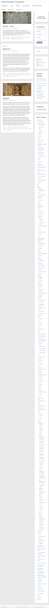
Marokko (39, 341)
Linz (39, 400)
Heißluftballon (27, 73)
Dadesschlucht (41, 345)
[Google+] (39, 139)
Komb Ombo (25, 127)
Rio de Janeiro (41, 477)
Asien (10, 73)
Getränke (40, 209)
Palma (40, 585)
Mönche (12, 74)
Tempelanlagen (18, 104)
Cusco (39, 424)
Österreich (40, 394)
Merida (40, 545)
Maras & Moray (42, 427)
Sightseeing (16, 128)
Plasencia (41, 547)
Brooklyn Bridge (41, 379)
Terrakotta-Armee (41, 253)
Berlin (39, 296)
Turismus (26, 128)
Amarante (40, 451)
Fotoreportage (17, 73)
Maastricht (40, 352)
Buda (39, 287)
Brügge (39, 277)
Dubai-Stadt (40, 323)
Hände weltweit (41, 219)
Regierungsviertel (43, 305)
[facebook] (39, 138)
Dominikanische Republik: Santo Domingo (41, 319)
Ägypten (6, 98)
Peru (25, 37)
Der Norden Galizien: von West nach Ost (42, 556)
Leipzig (40, 313)
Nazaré (39, 465)
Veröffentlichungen (37, 5)
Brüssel (40, 279)
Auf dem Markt (41, 204)
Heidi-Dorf (40, 492)
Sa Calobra (41, 587)
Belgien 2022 (40, 276)
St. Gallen (40, 494)
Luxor (8, 128)
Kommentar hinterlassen (18, 38)
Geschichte (22, 73)
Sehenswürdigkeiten (42, 372)
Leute (9, 74)
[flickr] (43, 141)
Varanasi (40, 334)
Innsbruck (40, 402)
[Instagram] (39, 141)
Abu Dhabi (40, 325)
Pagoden (20, 74)
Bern (39, 490)
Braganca (40, 457)
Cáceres (41, 543)
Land (7, 74)
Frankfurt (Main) (41, 311)
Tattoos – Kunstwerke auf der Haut (42, 250)
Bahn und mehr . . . (41, 200)
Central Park (41, 381)
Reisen (17, 5)
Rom (38, 482)
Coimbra (40, 461)
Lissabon (40, 463)
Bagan (13, 73)
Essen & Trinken (41, 202)
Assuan (16, 127)
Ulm (39, 315)
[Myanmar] (5, 46)
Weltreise (40, 261)
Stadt (20, 128)
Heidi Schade (16, 28)
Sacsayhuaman (42, 429)
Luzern (39, 496)
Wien (39, 406)
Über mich (10, 9)
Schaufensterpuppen (42, 246)
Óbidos (39, 467)
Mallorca (40, 574)
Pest (39, 289)
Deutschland (40, 295)
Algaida (40, 576)
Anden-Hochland (41, 413)
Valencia (40, 595)
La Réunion (40, 327)
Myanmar (6, 49)
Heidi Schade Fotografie (12, 2)
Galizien (40, 549)
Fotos (11, 5)
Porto (39, 475)
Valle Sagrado (42, 431)
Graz (39, 395)
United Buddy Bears (42, 259)
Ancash (13, 37)
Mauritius (39, 354)
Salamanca (40, 593)
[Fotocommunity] (40, 145)
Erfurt (39, 309)
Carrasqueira (41, 459)
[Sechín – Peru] (17, 23)
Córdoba (41, 503)
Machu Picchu (42, 425)
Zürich (39, 498)
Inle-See (4, 74)
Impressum (19, 9)
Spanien (39, 500)
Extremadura (41, 541)
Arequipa (40, 422)
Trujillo (39, 441)
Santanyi (41, 589)
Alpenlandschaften (42, 488)
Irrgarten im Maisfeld (41, 162)
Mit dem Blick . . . (41, 226)
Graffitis (39, 217)
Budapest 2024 (41, 285)
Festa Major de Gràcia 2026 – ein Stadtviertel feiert (41, 159)
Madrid (39, 559)
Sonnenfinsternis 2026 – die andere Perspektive (41, 166)
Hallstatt (40, 398)
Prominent (40, 240)
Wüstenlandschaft (42, 350)
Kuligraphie (40, 221)
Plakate (39, 238)
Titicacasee (40, 443)
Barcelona (40, 515)
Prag (38, 445)
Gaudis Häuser (42, 523)
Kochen (3, 9)
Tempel (9, 38)
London (39, 336)
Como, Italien (40, 293)
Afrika (10, 127)
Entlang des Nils (41, 274)
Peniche (40, 473)
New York (39, 377)
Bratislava (40, 283)
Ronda (40, 511)
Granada (41, 505)
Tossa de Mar (42, 539)
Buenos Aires (40, 291)
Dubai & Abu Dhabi (41, 322)
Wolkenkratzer (41, 392)
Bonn (39, 307)
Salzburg (40, 404)
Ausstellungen (26, 5)
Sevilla (40, 513)
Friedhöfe (40, 215)
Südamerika (5, 38)
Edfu (19, 127)
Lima (39, 433)
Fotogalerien (4, 5)
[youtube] (39, 143)
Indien (39, 329)
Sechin (28, 37)
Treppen (39, 257)
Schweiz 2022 (41, 487)
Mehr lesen (22, 35)
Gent (39, 281)
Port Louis (40, 359)
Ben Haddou (41, 343)
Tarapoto (40, 439)
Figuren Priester (18, 37)
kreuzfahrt (5, 128)
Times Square (41, 390)
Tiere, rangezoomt (41, 255)
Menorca (40, 591)
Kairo (22, 127)
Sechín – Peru (8, 26)
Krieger (23, 37)
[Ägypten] (17, 95)
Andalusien (40, 502)
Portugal (39, 450)
